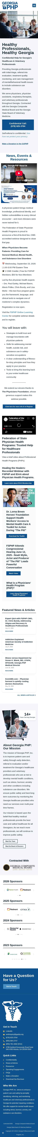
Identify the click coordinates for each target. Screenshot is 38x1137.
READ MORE (9, 631)
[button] (34, 5)
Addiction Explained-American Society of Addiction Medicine (19, 641)
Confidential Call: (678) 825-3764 (18, 124)
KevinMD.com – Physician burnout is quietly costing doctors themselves (17, 681)
